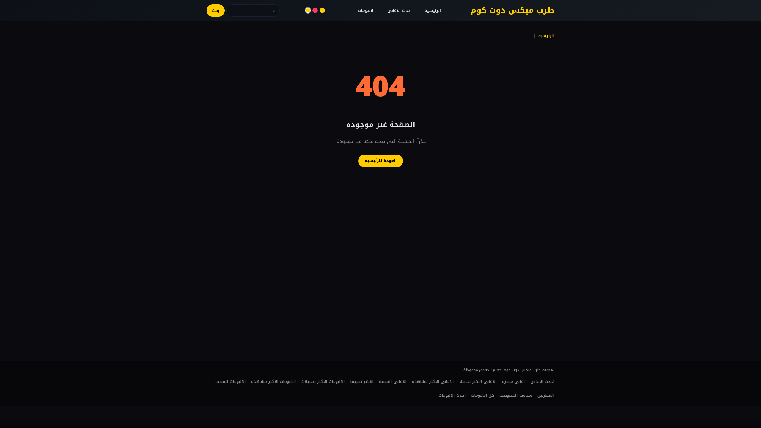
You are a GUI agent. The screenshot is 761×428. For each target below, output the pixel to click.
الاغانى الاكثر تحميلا (478, 381)
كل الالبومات (482, 395)
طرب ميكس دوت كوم (512, 10)
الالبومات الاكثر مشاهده (273, 381)
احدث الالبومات (452, 395)
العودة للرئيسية (381, 160)
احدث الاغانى (399, 10)
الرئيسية (432, 10)
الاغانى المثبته (393, 381)
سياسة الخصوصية (515, 395)
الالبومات (366, 10)
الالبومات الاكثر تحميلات (323, 381)
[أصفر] (308, 10)
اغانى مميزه (513, 381)
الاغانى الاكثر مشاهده (433, 381)
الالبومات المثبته (230, 381)
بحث (215, 10)
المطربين (545, 395)
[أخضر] (322, 10)
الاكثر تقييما (362, 381)
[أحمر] (315, 10)
